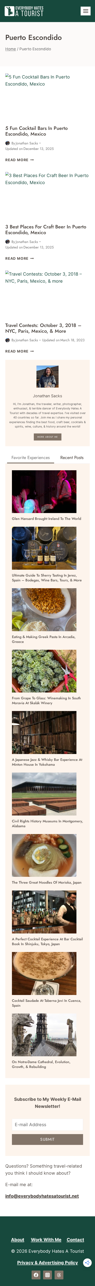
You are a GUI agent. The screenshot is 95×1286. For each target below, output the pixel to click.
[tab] (30, 458)
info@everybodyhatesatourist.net (42, 1196)
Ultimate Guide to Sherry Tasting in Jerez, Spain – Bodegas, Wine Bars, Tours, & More (47, 578)
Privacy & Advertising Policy (47, 1262)
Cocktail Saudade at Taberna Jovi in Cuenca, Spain (46, 1003)
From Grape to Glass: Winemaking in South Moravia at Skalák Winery (46, 701)
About (17, 1239)
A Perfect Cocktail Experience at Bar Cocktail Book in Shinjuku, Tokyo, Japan (47, 941)
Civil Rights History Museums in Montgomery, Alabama (47, 824)
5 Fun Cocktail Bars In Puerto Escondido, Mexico (36, 131)
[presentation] (47, 97)
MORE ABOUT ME (47, 437)
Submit (47, 1139)
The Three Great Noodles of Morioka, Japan (47, 882)
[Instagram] (47, 1275)
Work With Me (46, 1239)
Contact (75, 1239)
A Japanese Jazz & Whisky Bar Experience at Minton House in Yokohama (47, 762)
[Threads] (59, 1275)
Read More (19, 160)
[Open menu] (86, 11)
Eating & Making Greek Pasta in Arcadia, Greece (44, 639)
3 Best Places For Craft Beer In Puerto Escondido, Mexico (45, 229)
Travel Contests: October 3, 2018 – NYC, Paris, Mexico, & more (43, 328)
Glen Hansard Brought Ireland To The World (46, 518)
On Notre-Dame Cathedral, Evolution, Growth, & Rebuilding (41, 1064)
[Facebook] (36, 1275)
